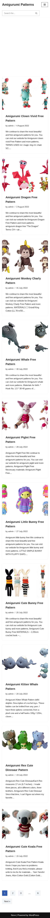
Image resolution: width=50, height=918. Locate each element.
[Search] (36, 13)
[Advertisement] (25, 42)
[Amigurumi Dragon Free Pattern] (25, 175)
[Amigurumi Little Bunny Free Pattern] (25, 499)
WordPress (34, 915)
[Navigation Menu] (44, 4)
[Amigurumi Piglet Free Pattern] (25, 415)
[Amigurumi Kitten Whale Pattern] (25, 662)
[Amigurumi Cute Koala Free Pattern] (25, 824)
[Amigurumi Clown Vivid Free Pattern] (25, 94)
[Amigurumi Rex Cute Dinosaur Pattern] (25, 743)
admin (11, 126)
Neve (13, 915)
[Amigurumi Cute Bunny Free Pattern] (25, 581)
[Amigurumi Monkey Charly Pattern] (25, 256)
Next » (7, 901)
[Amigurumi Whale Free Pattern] (25, 337)
